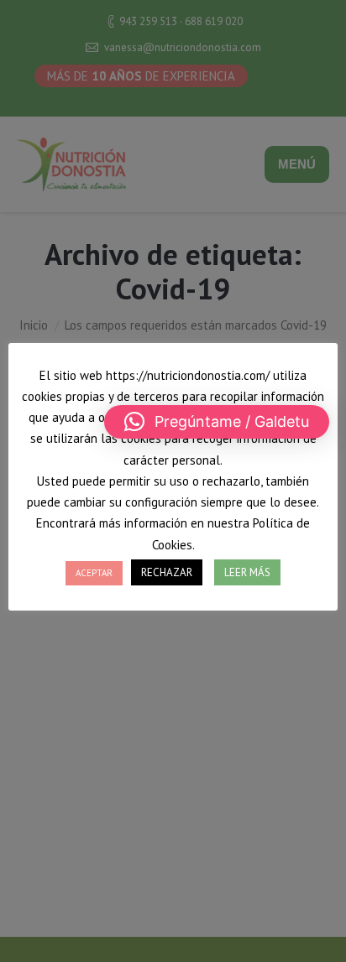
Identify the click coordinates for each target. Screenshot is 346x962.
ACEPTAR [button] (94, 573)
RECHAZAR (166, 572)
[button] (216, 422)
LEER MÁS (247, 572)
